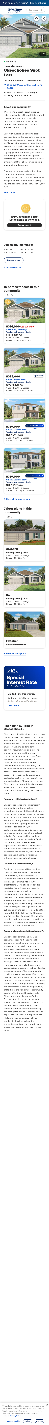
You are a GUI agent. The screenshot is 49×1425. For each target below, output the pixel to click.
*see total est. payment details (18, 330)
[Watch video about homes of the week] (24, 207)
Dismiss (39, 1421)
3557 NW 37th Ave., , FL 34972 (24, 86)
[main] (24, 719)
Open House (38, 376)
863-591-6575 (13, 267)
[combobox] (36, 9)
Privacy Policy (15, 1416)
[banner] (24, 3)
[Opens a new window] (36, 18)
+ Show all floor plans (15, 653)
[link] (24, 36)
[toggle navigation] (4, 10)
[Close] (47, 1405)
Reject (27, 1421)
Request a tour (14, 260)
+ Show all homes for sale (17, 499)
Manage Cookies (13, 1421)
